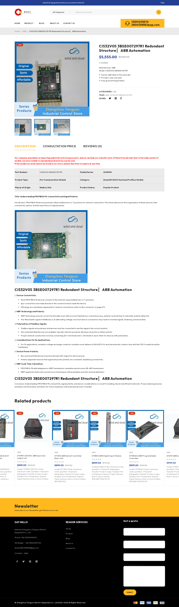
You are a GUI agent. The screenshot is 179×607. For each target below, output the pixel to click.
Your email (127, 539)
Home (17, 31)
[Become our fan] (17, 561)
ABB (24, 31)
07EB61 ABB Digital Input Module (106, 456)
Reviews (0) (92, 146)
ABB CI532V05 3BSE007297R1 (118, 95)
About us (69, 543)
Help (162, 3)
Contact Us (70, 548)
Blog (68, 538)
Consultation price (59, 146)
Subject (126, 552)
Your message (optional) (133, 565)
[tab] (25, 147)
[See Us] (30, 561)
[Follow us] (23, 561)
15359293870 (140, 21)
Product (69, 533)
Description (25, 146)
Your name (128, 527)
